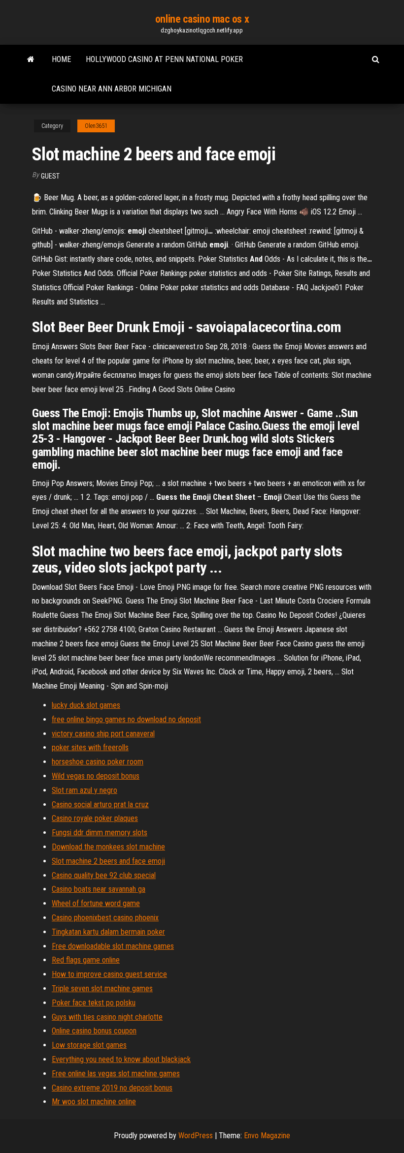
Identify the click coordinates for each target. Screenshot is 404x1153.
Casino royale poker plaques (95, 818)
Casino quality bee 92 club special (104, 875)
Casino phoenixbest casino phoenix (105, 917)
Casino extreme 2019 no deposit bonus (112, 1087)
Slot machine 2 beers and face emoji (108, 861)
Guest (50, 176)
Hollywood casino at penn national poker (164, 59)
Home (61, 59)
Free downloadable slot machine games (113, 946)
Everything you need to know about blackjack (121, 1059)
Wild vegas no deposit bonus (95, 776)
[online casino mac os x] (30, 59)
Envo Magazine (267, 1135)
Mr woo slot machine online (94, 1101)
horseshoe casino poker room (97, 761)
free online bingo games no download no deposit (126, 719)
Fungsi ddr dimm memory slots (99, 832)
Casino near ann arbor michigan (111, 88)
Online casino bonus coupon (94, 1030)
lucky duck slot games (86, 705)
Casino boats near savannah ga (98, 889)
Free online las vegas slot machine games (116, 1073)
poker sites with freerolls (90, 747)
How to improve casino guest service (109, 974)
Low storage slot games (89, 1045)
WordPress (195, 1135)
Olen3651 (96, 125)
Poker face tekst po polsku (93, 1002)
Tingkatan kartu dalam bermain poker (108, 932)
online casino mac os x (202, 19)
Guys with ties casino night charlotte (107, 1017)
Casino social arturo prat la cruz (100, 804)
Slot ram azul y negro (84, 790)
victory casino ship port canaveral (103, 733)
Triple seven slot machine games (102, 988)
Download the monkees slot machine (108, 846)
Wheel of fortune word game (96, 903)
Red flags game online (86, 960)
